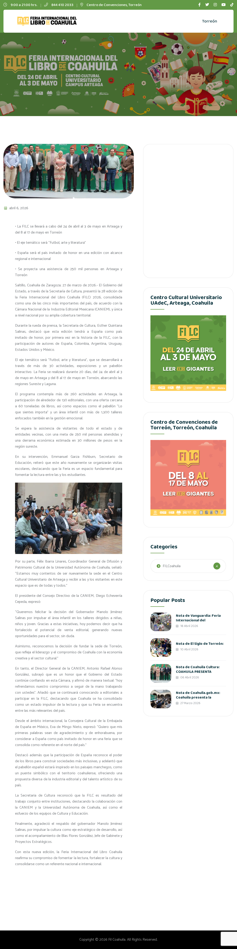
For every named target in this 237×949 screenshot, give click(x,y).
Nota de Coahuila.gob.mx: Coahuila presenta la (198, 695)
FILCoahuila (172, 566)
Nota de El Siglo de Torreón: (200, 644)
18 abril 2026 (189, 626)
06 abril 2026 (189, 677)
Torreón (209, 21)
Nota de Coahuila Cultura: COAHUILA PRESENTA (198, 669)
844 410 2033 (62, 5)
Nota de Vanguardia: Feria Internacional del (198, 618)
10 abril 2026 (189, 649)
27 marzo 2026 (190, 703)
